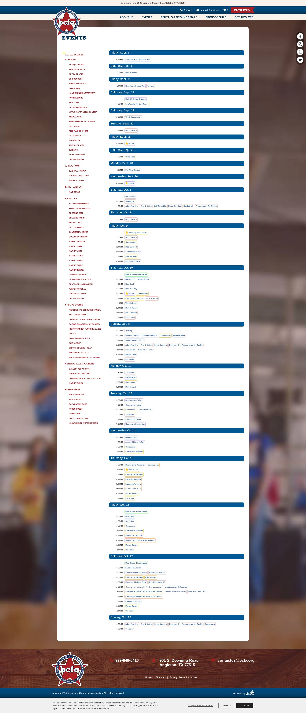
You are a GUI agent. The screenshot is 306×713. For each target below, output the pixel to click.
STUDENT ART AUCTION (79, 374)
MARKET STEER (76, 260)
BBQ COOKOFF (76, 79)
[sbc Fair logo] (70, 669)
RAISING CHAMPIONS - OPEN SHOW (84, 324)
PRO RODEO (74, 414)
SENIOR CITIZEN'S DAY (79, 353)
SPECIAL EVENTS (74, 305)
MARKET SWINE (76, 265)
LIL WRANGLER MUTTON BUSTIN (83, 423)
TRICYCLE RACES (76, 145)
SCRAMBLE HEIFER (77, 275)
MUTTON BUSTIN (76, 395)
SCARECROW (75, 136)
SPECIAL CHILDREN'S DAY (80, 348)
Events (147, 17)
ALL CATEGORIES (74, 55)
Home (148, 677)
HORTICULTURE (76, 98)
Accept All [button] (244, 705)
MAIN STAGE (74, 192)
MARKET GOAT (75, 246)
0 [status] (227, 10)
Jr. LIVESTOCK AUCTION (79, 369)
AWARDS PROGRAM (77, 289)
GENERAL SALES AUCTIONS (79, 364)
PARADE (72, 334)
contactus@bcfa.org (236, 660)
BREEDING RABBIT (77, 218)
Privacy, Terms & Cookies (183, 677)
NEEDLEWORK (75, 117)
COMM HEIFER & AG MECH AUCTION (85, 378)
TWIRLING (73, 150)
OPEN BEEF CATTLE (77, 294)
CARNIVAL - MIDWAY (77, 171)
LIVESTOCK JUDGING (78, 237)
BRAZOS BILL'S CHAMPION (81, 284)
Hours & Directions (209, 10)
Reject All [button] (226, 705)
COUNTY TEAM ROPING (79, 418)
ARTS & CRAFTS (76, 74)
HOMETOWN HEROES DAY (80, 338)
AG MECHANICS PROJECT (80, 208)
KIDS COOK (74, 102)
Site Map (160, 677)
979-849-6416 (127, 660)
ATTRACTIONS (72, 166)
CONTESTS (70, 59)
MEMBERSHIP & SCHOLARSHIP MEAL (85, 310)
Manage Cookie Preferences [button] (200, 705)
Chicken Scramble (76, 159)
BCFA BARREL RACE (78, 404)
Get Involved (244, 17)
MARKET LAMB (75, 251)
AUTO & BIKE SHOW (77, 315)
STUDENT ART (75, 140)
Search (188, 10)
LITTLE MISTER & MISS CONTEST (83, 112)
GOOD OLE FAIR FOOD (79, 176)
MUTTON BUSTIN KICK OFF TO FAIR (84, 357)
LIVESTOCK (71, 198)
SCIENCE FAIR (75, 343)
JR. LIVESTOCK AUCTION (80, 279)
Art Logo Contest (76, 64)
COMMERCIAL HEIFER (78, 232)
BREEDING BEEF (76, 213)
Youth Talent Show (77, 155)
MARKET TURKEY (76, 270)
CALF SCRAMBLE (76, 227)
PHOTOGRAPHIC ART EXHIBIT (82, 121)
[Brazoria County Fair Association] (66, 21)
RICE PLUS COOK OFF (78, 131)
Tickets (242, 10)
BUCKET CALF (75, 222)
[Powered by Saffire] (250, 693)
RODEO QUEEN (75, 409)
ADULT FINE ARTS (77, 69)
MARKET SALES (76, 383)
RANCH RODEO (75, 399)
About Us (126, 17)
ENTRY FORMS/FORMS (79, 203)
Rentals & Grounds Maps (178, 17)
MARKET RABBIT (76, 256)
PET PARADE (74, 126)
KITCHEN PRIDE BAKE (78, 107)
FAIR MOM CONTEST (78, 83)
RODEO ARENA (72, 389)
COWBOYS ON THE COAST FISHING (84, 319)
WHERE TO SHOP (76, 180)
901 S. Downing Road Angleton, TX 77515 (179, 662)
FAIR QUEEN (74, 88)
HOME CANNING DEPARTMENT (82, 93)
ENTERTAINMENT (74, 187)
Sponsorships (216, 17)
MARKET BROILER (77, 241)
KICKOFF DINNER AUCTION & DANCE (85, 329)
